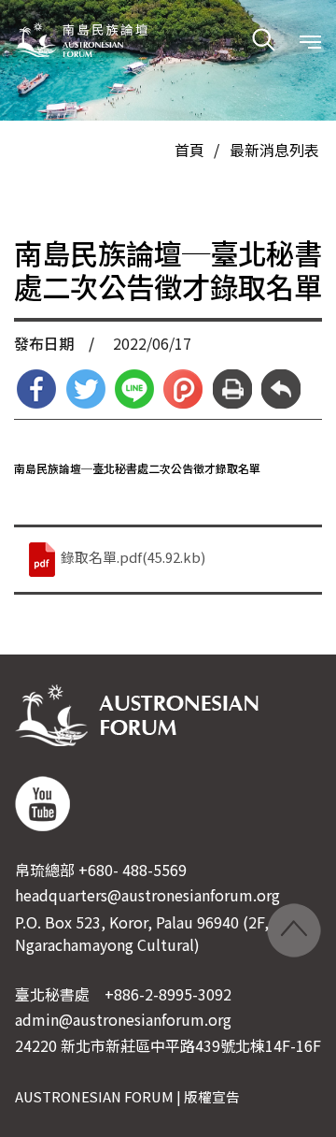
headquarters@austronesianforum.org (147, 895)
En (127, 120)
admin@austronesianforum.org (123, 1019)
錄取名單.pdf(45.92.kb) (131, 557)
